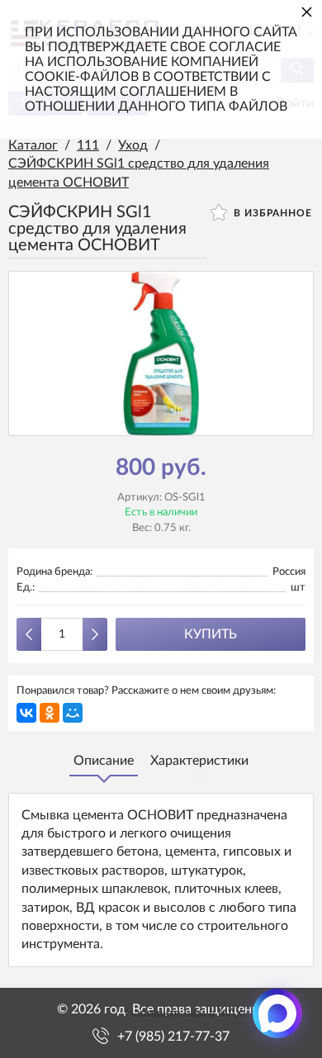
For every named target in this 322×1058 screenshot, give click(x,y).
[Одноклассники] (49, 713)
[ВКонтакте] (26, 713)
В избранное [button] (271, 213)
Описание (103, 760)
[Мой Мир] (73, 713)
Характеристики (199, 760)
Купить (210, 634)
